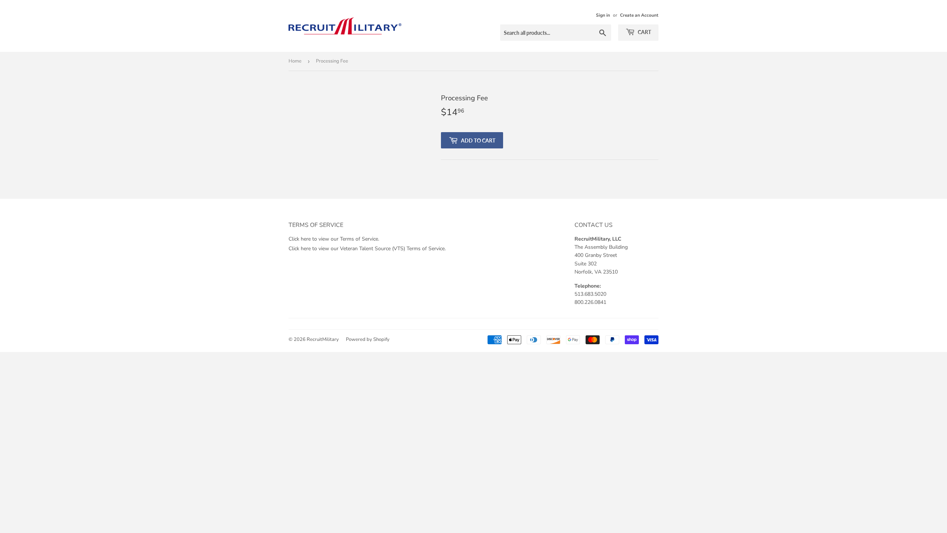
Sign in (603, 15)
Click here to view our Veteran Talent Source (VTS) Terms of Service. (367, 248)
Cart (644, 32)
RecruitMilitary (323, 339)
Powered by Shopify (368, 339)
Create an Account (639, 15)
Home (295, 61)
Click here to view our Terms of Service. (334, 238)
